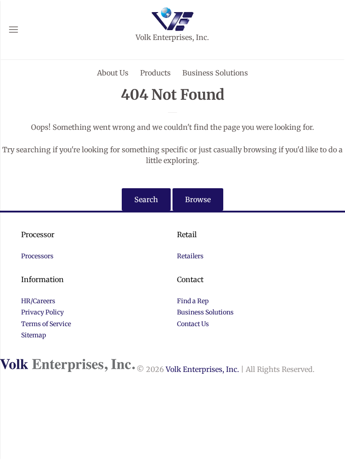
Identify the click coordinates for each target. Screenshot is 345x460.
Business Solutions (215, 72)
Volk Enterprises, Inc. (202, 369)
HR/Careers (38, 301)
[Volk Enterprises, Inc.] (173, 17)
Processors (37, 256)
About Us (112, 72)
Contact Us (193, 324)
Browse (198, 199)
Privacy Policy (42, 312)
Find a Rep (193, 301)
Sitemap (33, 335)
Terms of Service (46, 324)
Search (146, 199)
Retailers (190, 256)
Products (155, 72)
